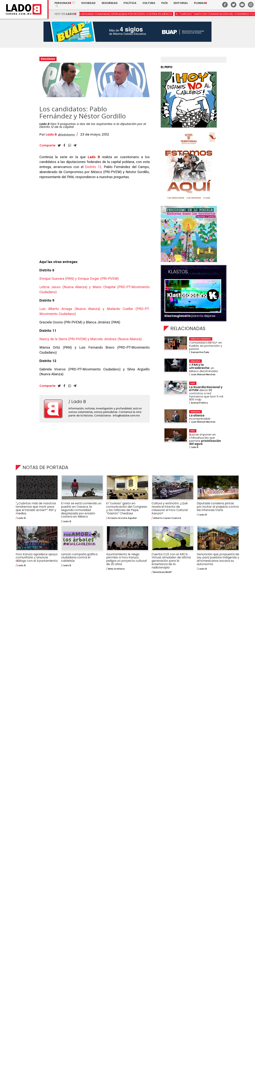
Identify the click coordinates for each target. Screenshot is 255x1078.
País (164, 3)
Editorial (181, 3)
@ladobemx (66, 135)
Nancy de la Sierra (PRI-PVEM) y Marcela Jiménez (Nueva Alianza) (90, 339)
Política (130, 3)
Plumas (200, 3)
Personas (65, 3)
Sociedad (88, 3)
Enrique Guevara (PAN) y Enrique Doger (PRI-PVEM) (79, 279)
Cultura (148, 3)
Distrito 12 (93, 167)
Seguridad (110, 3)
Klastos (178, 271)
